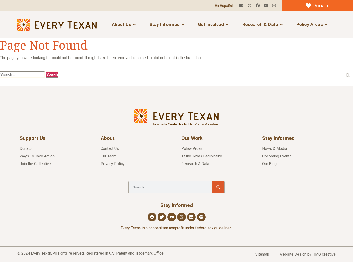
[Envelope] (241, 5)
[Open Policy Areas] (326, 24)
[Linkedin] (191, 217)
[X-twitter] (249, 5)
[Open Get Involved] (227, 24)
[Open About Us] (134, 24)
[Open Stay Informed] (183, 24)
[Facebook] (257, 5)
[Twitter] (162, 217)
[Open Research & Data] (281, 24)
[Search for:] (22, 74)
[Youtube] (265, 5)
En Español (224, 5)
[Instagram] (273, 5)
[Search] (218, 187)
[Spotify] (201, 217)
